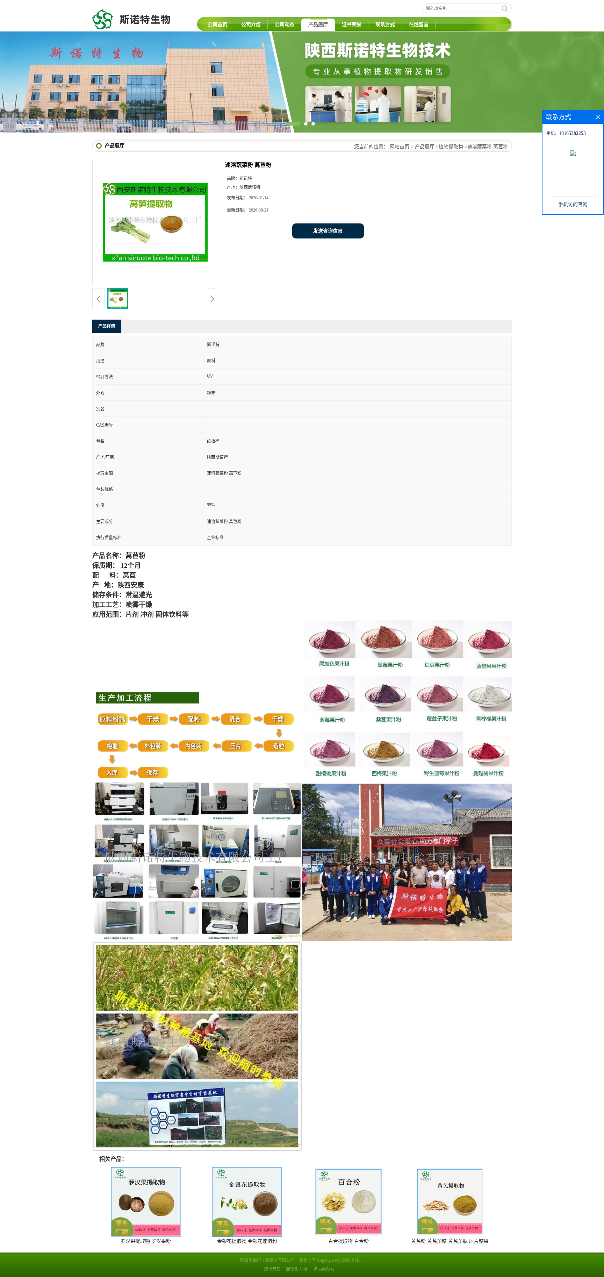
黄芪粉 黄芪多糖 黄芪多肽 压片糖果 (450, 1241)
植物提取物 (451, 146)
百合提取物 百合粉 (348, 1241)
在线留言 (419, 24)
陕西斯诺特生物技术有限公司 (267, 1260)
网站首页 (399, 146)
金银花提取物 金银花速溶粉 (247, 1241)
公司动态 (284, 24)
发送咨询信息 (328, 231)
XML (356, 1260)
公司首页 (217, 24)
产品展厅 (318, 24)
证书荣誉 (351, 24)
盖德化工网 (296, 1269)
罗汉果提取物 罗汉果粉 (146, 1241)
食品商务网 (324, 1269)
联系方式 (385, 24)
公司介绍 (251, 24)
